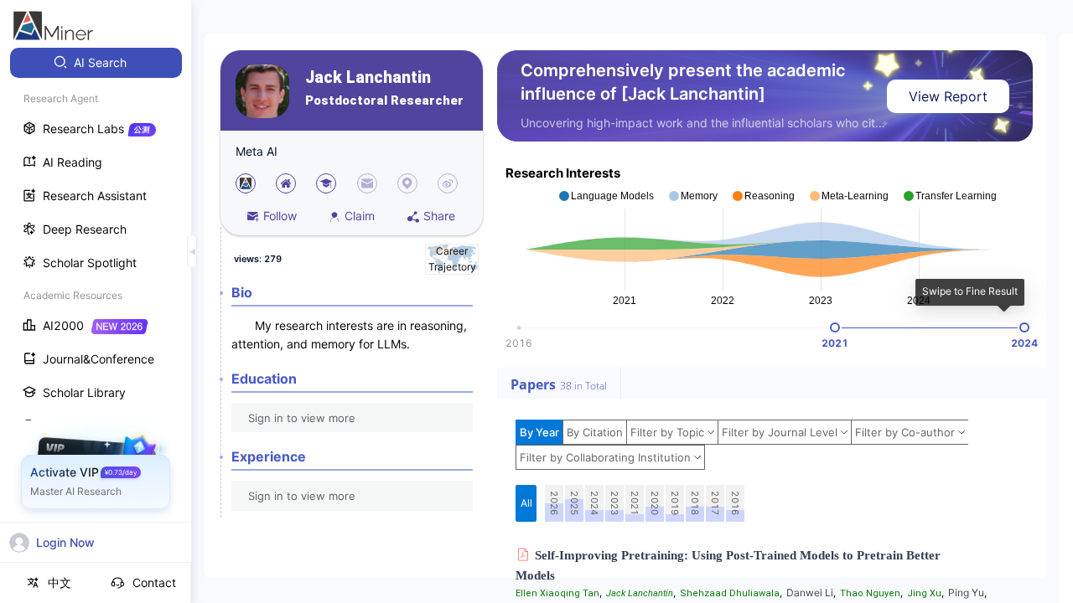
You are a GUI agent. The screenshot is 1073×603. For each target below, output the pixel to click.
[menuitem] (96, 63)
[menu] (95, 311)
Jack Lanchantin (368, 77)
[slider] (835, 327)
